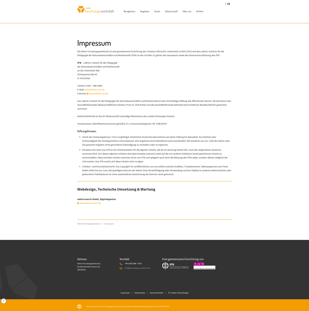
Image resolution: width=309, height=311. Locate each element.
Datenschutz (140, 293)
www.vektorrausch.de (90, 202)
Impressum (125, 293)
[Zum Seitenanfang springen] (3, 301)
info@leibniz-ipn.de (95, 89)
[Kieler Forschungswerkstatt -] (95, 12)
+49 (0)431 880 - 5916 (133, 263)
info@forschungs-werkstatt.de (137, 268)
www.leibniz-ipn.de (98, 93)
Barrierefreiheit (156, 293)
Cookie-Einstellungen (180, 293)
